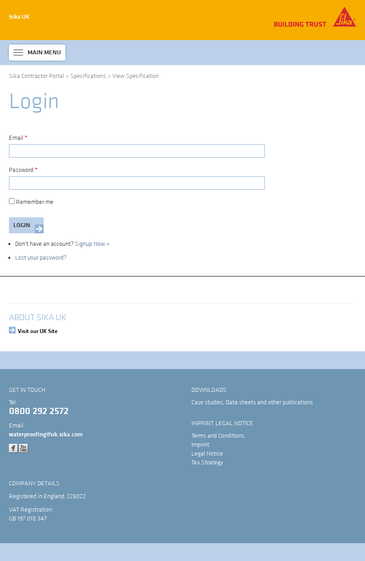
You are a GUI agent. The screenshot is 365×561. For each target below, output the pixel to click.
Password (23, 170)
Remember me (34, 202)
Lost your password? (40, 258)
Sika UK (19, 16)
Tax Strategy (207, 463)
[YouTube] (23, 448)
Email (18, 138)
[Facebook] (13, 448)
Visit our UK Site (37, 331)
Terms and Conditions (217, 436)
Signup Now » (92, 244)
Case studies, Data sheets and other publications (252, 402)
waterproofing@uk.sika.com (46, 435)
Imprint (200, 445)
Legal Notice (207, 454)
